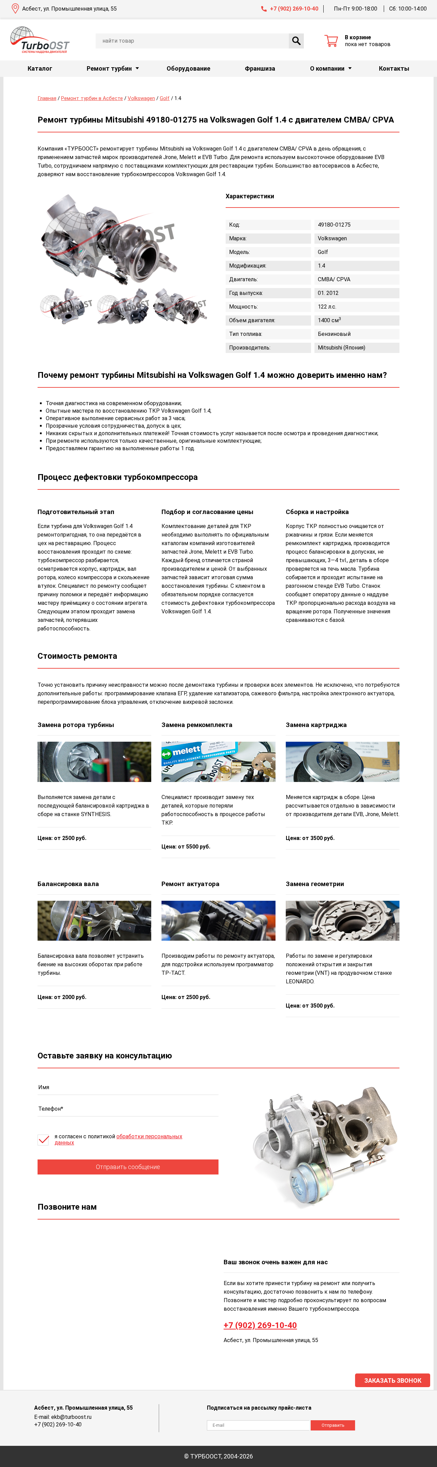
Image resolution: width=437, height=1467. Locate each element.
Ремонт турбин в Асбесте (92, 98)
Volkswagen (141, 98)
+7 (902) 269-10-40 (294, 8)
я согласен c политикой (118, 1140)
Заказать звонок (392, 1380)
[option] (109, 239)
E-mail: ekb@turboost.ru (62, 1417)
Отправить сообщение (128, 1166)
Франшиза (260, 68)
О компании (327, 68)
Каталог (40, 68)
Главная (47, 98)
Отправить (333, 1425)
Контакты (394, 68)
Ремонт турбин (109, 68)
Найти (296, 40)
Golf (165, 98)
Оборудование (188, 68)
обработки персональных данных (118, 1139)
